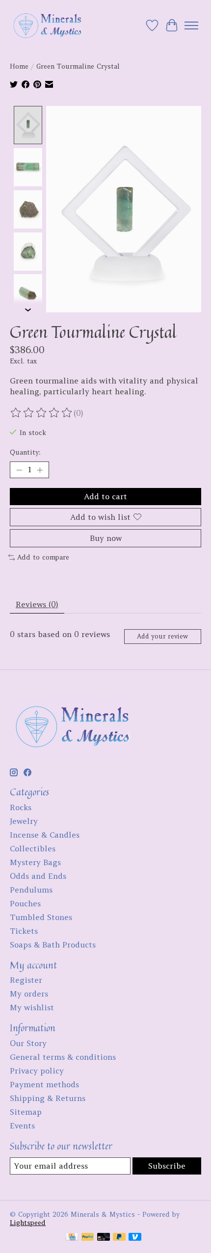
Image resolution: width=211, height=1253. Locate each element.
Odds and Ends (38, 876)
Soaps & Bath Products (53, 944)
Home (19, 66)
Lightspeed (28, 1223)
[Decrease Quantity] (19, 469)
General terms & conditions (63, 1057)
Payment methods (44, 1084)
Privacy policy (37, 1070)
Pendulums (31, 890)
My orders (29, 993)
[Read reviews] (42, 413)
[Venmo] (135, 1238)
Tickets (24, 931)
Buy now (106, 538)
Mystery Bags (35, 862)
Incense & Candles (44, 835)
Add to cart (105, 496)
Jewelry (24, 821)
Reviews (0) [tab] (37, 604)
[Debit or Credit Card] (103, 1238)
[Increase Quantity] (39, 469)
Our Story (28, 1043)
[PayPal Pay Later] (119, 1238)
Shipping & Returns (47, 1098)
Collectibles (32, 848)
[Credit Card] (72, 1238)
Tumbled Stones (41, 917)
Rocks (20, 807)
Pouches (25, 903)
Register (26, 980)
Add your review (162, 636)
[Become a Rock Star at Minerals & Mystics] (46, 25)
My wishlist (32, 1007)
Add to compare (43, 557)
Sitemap (26, 1112)
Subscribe (166, 1166)
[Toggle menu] (191, 25)
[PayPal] (87, 1238)
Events (22, 1125)
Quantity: (25, 452)
